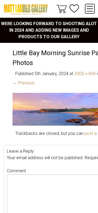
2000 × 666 (85, 73)
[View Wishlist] (74, 8)
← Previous (24, 82)
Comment (16, 170)
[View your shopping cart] (61, 8)
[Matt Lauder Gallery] (26, 9)
